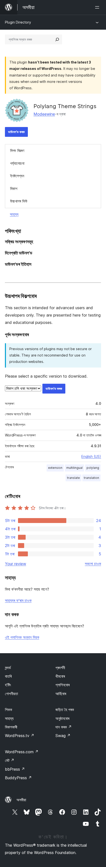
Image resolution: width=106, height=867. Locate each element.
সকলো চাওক (93, 563)
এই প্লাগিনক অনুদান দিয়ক (22, 637)
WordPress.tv (19, 735)
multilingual (74, 468)
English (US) (91, 456)
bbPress (15, 769)
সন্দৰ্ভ (8, 667)
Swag (63, 735)
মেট (9, 760)
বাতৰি (8, 676)
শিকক (8, 709)
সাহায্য (14, 214)
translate (73, 478)
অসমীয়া (21, 799)
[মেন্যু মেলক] (98, 7)
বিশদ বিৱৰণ (17, 150)
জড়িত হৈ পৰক (64, 709)
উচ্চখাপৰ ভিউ (18, 201)
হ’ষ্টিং (8, 684)
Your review (15, 563)
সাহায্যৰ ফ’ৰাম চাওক (18, 600)
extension (55, 468)
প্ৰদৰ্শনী (60, 667)
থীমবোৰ (60, 676)
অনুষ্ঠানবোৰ (62, 718)
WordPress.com (21, 751)
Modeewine (44, 114)
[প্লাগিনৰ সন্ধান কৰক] (57, 39)
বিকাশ (13, 188)
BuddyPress (18, 777)
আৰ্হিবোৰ (60, 693)
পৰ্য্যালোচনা (17, 163)
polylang (93, 468)
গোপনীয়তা (11, 693)
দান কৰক (63, 727)
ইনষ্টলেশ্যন (17, 175)
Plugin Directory (18, 22)
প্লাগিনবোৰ (62, 684)
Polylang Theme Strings (65, 106)
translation (91, 478)
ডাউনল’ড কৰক (16, 132)
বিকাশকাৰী (11, 727)
